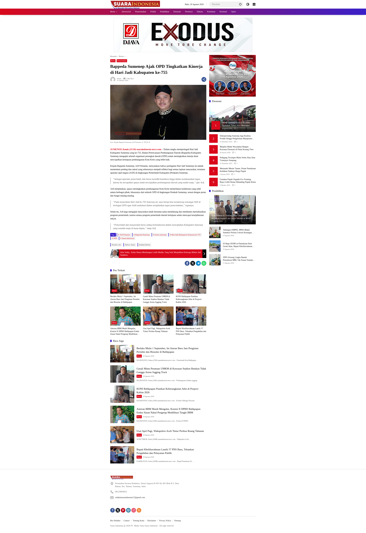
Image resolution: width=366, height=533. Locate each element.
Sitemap (177, 521)
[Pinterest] (123, 510)
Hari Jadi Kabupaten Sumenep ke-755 (186, 235)
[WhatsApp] (203, 263)
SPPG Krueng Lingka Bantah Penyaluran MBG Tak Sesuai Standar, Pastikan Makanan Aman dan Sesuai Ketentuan (238, 259)
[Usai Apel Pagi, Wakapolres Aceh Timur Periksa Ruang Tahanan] (158, 316)
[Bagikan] (203, 79)
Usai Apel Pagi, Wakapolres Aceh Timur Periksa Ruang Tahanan (156, 329)
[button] (240, 4)
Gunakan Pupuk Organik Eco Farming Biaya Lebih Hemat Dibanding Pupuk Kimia (238, 180)
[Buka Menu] (254, 4)
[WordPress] (128, 510)
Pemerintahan (121, 61)
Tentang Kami (138, 521)
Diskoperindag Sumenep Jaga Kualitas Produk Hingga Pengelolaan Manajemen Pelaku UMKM (236, 137)
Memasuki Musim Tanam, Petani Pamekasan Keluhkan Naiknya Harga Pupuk (238, 169)
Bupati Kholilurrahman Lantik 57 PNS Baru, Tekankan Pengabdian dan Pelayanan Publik (191, 331)
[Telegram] (198, 263)
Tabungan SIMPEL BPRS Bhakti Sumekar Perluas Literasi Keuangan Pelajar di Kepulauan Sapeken (237, 231)
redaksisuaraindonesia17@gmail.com (130, 497)
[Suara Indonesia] (135, 4)
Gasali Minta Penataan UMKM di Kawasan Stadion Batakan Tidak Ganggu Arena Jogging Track (156, 299)
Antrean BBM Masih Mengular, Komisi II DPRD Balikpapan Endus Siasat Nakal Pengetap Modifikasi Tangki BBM (124, 331)
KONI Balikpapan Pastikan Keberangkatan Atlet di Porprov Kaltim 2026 (189, 299)
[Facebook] (187, 263)
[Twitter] (192, 263)
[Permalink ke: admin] (113, 79)
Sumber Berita (144, 245)
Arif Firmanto (125, 235)
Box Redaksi (115, 521)
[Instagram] (133, 510)
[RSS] (139, 510)
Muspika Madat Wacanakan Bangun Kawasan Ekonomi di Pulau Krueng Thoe (236, 148)
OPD (115, 238)
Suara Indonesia (128, 238)
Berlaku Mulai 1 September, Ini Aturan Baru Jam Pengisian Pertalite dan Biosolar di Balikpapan (125, 299)
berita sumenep (160, 235)
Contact (127, 521)
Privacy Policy (165, 521)
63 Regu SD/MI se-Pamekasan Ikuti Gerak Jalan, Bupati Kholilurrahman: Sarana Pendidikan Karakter (238, 245)
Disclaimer (151, 521)
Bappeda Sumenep (142, 235)
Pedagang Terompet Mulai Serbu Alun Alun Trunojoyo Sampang (237, 159)
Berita (113, 61)
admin (119, 78)
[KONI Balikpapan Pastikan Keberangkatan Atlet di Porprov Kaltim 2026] (191, 284)
